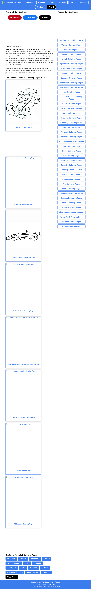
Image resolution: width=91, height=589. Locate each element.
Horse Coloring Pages (71, 151)
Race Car (11, 559)
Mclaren (23, 559)
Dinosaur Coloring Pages (71, 78)
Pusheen (11, 572)
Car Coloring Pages (71, 184)
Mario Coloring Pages (71, 174)
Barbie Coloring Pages (71, 113)
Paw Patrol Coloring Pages (71, 83)
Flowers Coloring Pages (71, 118)
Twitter (46, 17)
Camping (46, 572)
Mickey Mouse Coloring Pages (71, 212)
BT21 (27, 563)
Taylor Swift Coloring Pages (71, 217)
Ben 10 (47, 559)
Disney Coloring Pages (71, 146)
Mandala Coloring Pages (71, 137)
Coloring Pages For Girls (71, 170)
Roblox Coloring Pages (71, 207)
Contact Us (51, 584)
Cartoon (40, 7)
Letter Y (45, 568)
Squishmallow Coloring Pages (71, 141)
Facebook (31, 17)
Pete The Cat (32, 572)
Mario (23, 568)
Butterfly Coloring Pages (71, 165)
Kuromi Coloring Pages (71, 226)
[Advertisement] (19, 34)
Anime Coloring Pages (71, 203)
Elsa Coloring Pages (71, 156)
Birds (72, 3)
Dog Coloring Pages (71, 127)
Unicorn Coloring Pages (71, 45)
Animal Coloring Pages (71, 222)
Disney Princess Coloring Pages (71, 98)
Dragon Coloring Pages (71, 179)
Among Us (11, 568)
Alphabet (30, 3)
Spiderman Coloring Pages (71, 64)
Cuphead (37, 563)
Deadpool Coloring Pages (71, 198)
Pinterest (16, 17)
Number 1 (35, 559)
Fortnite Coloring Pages (71, 160)
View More (11, 577)
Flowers (83, 3)
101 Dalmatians (13, 563)
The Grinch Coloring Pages (71, 87)
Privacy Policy (41, 584)
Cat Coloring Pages (71, 92)
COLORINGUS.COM (12, 3)
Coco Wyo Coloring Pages (71, 123)
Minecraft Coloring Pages (71, 108)
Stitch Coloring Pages (71, 59)
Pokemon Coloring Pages (71, 68)
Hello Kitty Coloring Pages (71, 40)
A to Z (51, 7)
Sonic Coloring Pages (71, 73)
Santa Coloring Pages (71, 104)
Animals (62, 3)
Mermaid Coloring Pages (71, 132)
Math (52, 3)
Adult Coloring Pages (71, 50)
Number (41, 3)
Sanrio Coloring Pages (71, 189)
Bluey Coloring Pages (71, 54)
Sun (21, 572)
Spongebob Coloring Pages (71, 193)
